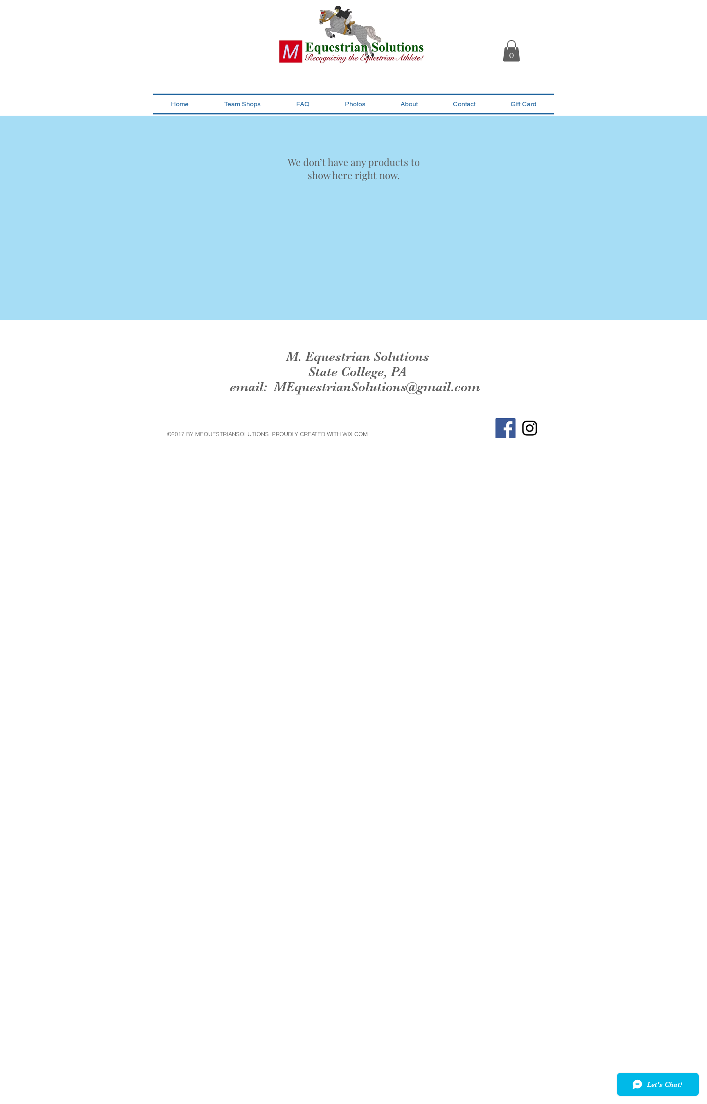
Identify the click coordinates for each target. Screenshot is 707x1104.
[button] (511, 51)
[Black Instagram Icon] (530, 428)
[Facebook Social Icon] (505, 428)
